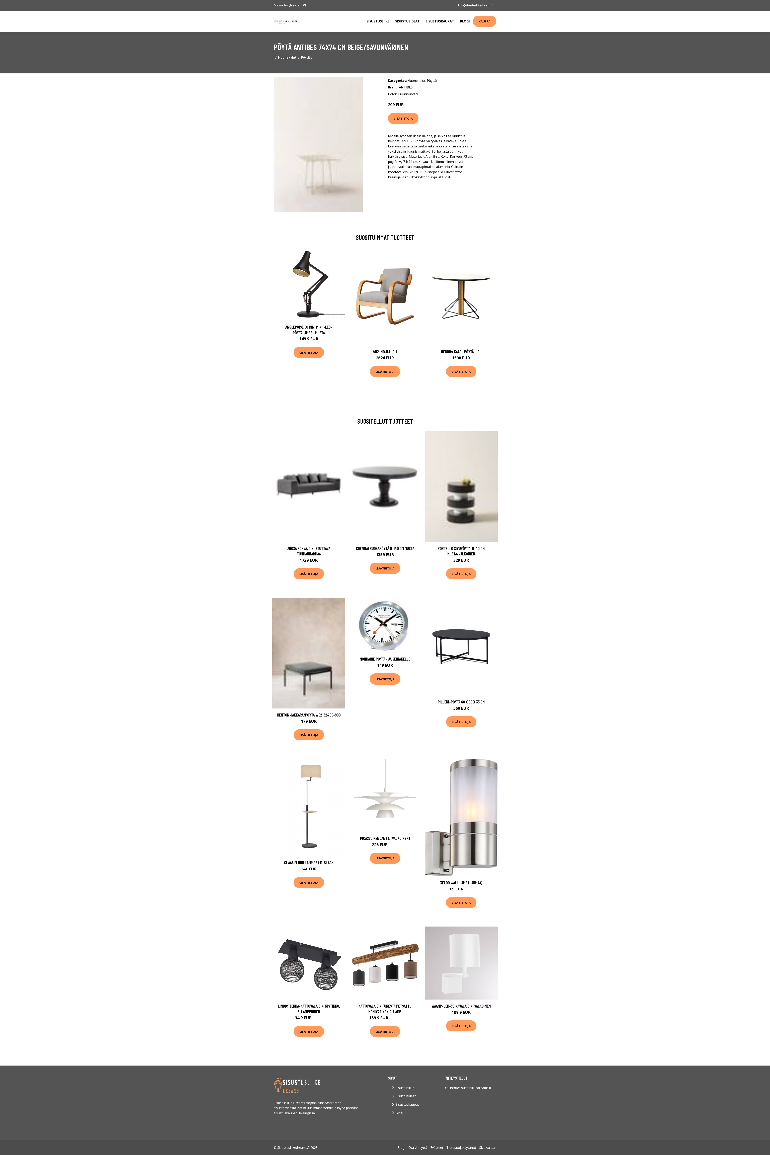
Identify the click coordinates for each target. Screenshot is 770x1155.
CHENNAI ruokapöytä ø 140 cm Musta (385, 548)
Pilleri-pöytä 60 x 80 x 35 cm (461, 701)
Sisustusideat (407, 21)
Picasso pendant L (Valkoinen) (385, 838)
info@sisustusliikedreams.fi (475, 5)
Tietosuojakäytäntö (461, 1147)
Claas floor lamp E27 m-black (309, 862)
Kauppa (484, 21)
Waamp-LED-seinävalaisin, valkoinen (461, 1005)
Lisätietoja (403, 118)
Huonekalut (287, 57)
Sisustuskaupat (440, 21)
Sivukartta (487, 1147)
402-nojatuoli (385, 351)
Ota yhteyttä (417, 1147)
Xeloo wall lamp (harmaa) (461, 882)
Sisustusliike (378, 21)
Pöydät (306, 57)
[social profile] (305, 5)
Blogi (465, 21)
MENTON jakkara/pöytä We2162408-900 (309, 714)
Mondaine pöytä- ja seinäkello (385, 658)
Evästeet (436, 1147)
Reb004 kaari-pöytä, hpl (461, 351)
